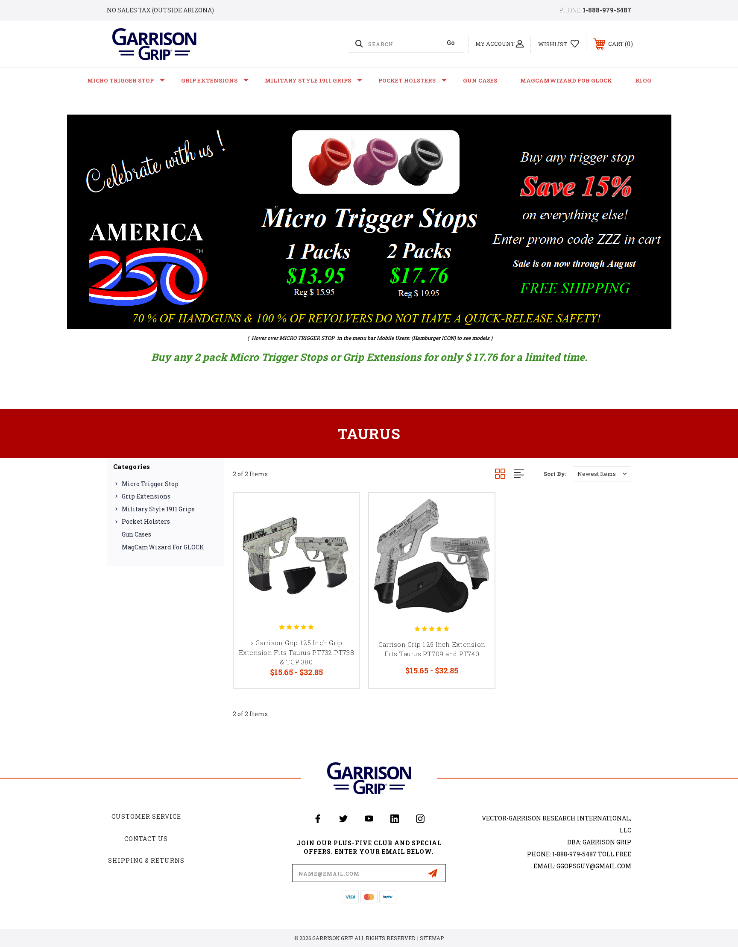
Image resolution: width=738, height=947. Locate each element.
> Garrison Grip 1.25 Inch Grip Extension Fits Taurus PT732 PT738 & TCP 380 (296, 652)
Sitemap (432, 938)
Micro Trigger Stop (120, 80)
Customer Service (146, 816)
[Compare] (341, 554)
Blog (643, 80)
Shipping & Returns (146, 860)
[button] (369, 222)
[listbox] (602, 473)
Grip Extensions (209, 80)
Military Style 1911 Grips (308, 80)
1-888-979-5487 (607, 10)
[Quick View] (341, 510)
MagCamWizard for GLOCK (566, 80)
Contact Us (146, 839)
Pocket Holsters (407, 80)
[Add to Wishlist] (341, 532)
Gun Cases (480, 80)
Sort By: (555, 474)
